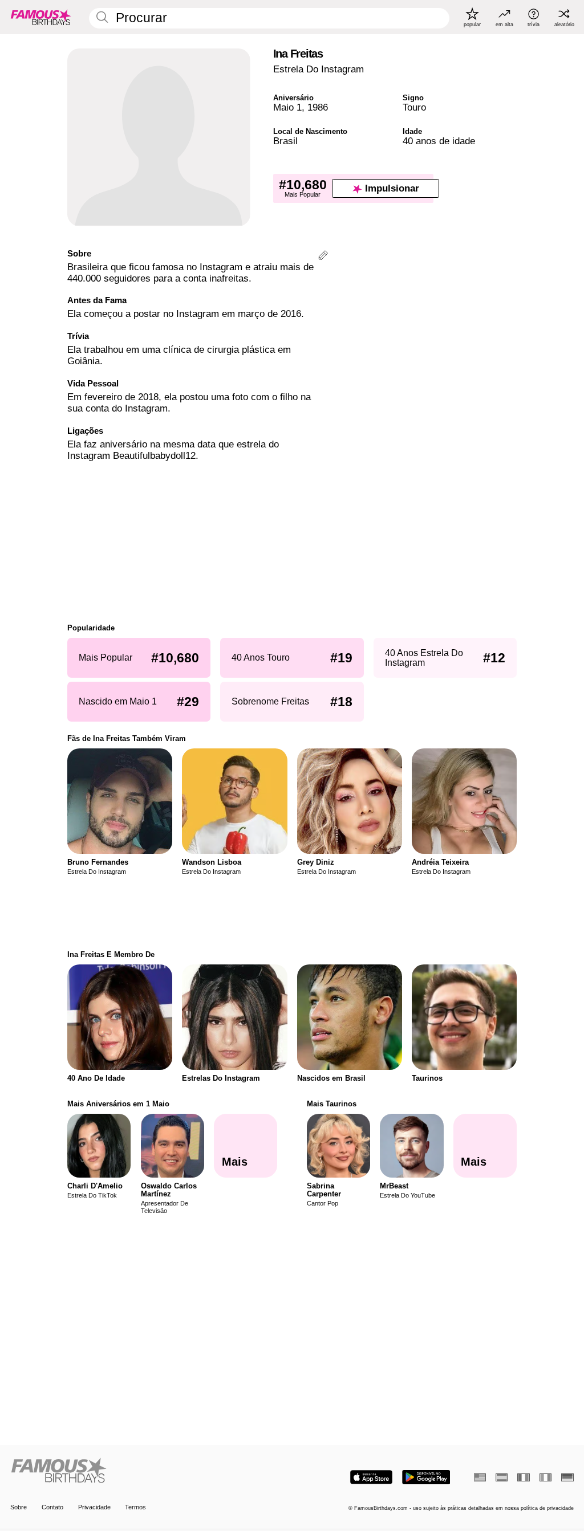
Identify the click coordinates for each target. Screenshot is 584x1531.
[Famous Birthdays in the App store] (371, 1477)
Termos (135, 1507)
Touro (414, 107)
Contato (52, 1507)
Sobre (18, 1507)
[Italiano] (545, 1477)
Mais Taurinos (331, 1104)
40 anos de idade (439, 141)
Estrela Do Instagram (318, 69)
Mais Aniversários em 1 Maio (118, 1104)
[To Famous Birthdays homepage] (41, 17)
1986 (317, 107)
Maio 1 (287, 107)
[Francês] (523, 1477)
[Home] (148, 1471)
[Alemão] (567, 1477)
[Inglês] (480, 1477)
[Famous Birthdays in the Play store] (426, 1477)
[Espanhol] (502, 1477)
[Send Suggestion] (323, 256)
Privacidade (94, 1507)
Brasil (285, 141)
